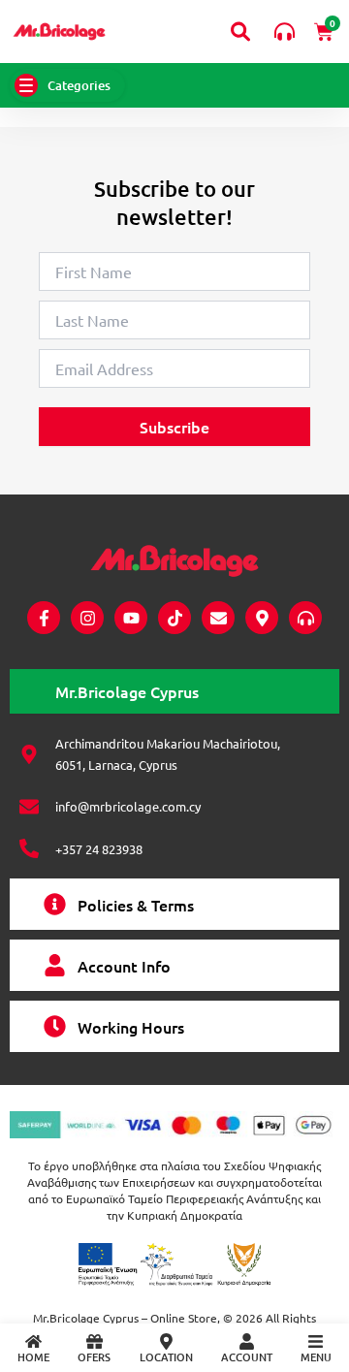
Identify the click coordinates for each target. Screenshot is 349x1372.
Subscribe (174, 426)
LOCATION (166, 1357)
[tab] (174, 691)
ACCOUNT (246, 1357)
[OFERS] (94, 1341)
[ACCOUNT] (246, 1341)
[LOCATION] (166, 1341)
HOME (33, 1357)
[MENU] (315, 1341)
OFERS (94, 1357)
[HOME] (33, 1341)
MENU (316, 1357)
